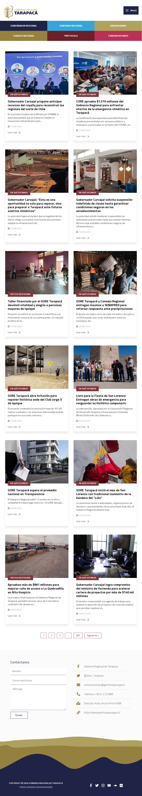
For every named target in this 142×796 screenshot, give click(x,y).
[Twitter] (97, 785)
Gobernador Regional (23, 25)
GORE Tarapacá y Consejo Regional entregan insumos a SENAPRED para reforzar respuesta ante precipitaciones (104, 305)
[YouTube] (109, 785)
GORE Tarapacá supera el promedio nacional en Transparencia (32, 492)
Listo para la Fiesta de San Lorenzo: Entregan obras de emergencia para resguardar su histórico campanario (101, 399)
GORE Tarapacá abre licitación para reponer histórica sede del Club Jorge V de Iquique (35, 399)
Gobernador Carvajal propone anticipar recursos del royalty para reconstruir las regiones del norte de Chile (36, 105)
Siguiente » (93, 635)
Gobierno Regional (71, 25)
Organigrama (118, 25)
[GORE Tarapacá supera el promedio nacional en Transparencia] (36, 461)
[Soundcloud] (115, 785)
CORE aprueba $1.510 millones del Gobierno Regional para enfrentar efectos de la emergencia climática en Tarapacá (102, 107)
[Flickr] (121, 785)
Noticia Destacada (20, 294)
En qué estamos (19, 94)
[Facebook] (91, 785)
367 (78, 635)
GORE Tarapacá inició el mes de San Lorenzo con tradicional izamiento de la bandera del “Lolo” (103, 494)
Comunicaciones (118, 35)
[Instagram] (103, 785)
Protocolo (71, 35)
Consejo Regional (23, 35)
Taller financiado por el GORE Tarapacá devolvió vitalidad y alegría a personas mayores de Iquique (35, 305)
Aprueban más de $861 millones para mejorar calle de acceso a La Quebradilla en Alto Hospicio (36, 588)
